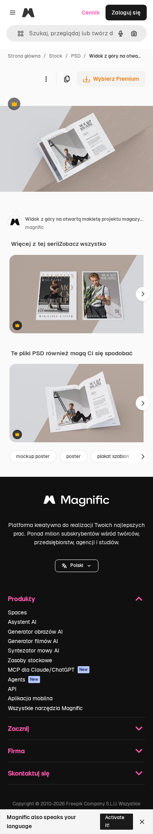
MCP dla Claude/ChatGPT (48, 669)
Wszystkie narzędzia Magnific (45, 708)
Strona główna (24, 56)
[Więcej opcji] (46, 79)
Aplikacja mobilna (30, 698)
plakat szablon (113, 456)
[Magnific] (76, 502)
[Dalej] (143, 294)
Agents (23, 679)
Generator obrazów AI (35, 631)
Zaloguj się (126, 12)
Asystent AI (22, 621)
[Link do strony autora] (15, 223)
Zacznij (18, 728)
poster (73, 456)
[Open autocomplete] (17, 33)
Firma (16, 751)
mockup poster (33, 456)
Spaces (17, 612)
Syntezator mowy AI (33, 650)
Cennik (91, 12)
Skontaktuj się (28, 773)
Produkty (21, 598)
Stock (55, 56)
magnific (34, 227)
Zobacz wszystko (82, 243)
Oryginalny (54, 105)
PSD (75, 56)
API (12, 688)
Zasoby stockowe (30, 660)
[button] (76, 566)
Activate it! (114, 821)
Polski (76, 565)
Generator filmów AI (33, 641)
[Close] (142, 822)
